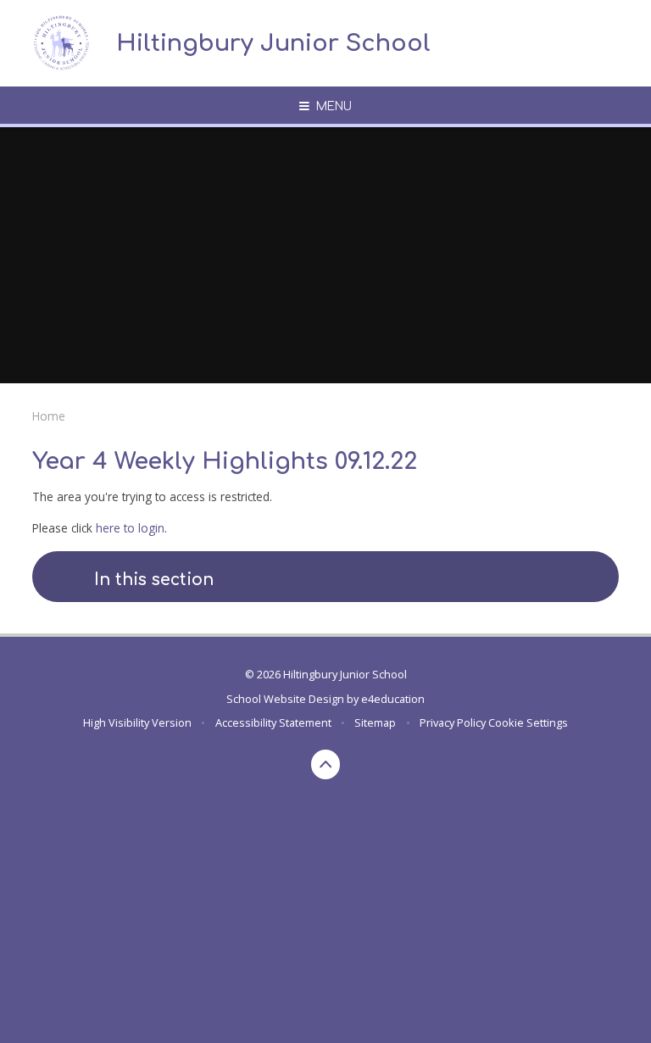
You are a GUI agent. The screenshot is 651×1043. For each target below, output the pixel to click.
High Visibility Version (137, 722)
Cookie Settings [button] (528, 722)
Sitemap (375, 722)
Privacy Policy (453, 722)
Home (48, 416)
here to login (130, 528)
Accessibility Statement (273, 722)
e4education (393, 698)
